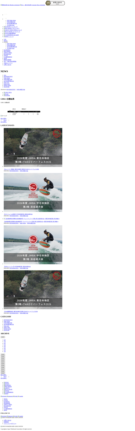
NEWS (5, 40)
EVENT (6, 400)
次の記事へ (4, 122)
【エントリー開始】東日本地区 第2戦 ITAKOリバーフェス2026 (21, 169)
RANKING (7, 401)
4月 (5, 346)
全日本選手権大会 (12, 23)
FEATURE (6, 87)
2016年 (2, 371)
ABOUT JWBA (8, 52)
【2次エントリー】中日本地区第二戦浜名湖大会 (17, 266)
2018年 (2, 367)
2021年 (2, 362)
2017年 (2, 369)
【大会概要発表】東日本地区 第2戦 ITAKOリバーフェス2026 (21, 311)
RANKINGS (7, 50)
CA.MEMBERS (8, 57)
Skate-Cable (7, 84)
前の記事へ (4, 118)
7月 (5, 341)
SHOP (5, 58)
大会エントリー (8, 63)
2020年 (2, 363)
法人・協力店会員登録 (10, 61)
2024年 (2, 356)
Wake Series (7, 78)
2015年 (2, 373)
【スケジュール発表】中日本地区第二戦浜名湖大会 (18, 214)
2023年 (2, 358)
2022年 (2, 360)
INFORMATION (8, 76)
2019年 (2, 365)
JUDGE (6, 55)
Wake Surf (6, 82)
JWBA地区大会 (11, 22)
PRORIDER (7, 403)
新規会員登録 (7, 59)
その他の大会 (10, 25)
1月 (5, 351)
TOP (5, 39)
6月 (5, 343)
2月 (5, 350)
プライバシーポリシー (10, 423)
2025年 (2, 354)
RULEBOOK (7, 54)
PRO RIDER (7, 51)
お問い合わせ (7, 64)
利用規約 (6, 422)
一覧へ (5, 120)
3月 (5, 348)
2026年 (2, 337)
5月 (5, 345)
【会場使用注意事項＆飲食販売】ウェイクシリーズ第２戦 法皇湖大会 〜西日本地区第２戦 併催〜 (31, 221)
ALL (5, 75)
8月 (5, 340)
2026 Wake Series (11, 20)
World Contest (7, 85)
